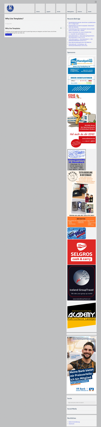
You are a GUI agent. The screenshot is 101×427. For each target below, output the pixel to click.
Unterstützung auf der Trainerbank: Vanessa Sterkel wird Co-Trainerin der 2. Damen (81, 29)
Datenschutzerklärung (74, 422)
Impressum (71, 423)
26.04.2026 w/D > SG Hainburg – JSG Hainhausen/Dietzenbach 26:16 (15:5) (78, 44)
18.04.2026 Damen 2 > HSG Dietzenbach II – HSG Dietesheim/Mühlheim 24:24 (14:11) (81, 39)
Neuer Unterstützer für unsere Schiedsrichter (80, 32)
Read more (8, 34)
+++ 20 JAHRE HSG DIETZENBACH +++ (78, 34)
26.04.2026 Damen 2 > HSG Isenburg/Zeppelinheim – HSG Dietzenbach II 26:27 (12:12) (82, 36)
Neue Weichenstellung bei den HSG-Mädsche (80, 42)
